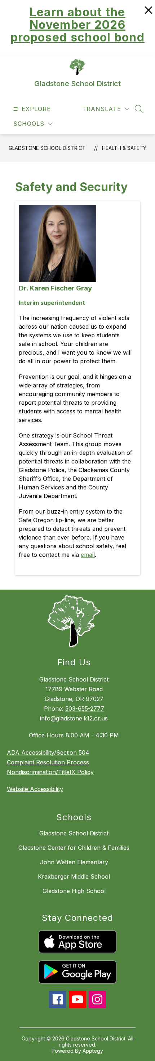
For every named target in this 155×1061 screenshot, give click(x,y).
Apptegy (93, 1051)
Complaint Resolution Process (48, 762)
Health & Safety (124, 148)
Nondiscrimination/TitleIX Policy (50, 772)
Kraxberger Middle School (74, 876)
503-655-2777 (84, 708)
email (88, 554)
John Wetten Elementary (74, 862)
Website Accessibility (35, 789)
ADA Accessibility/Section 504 (48, 752)
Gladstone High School (74, 890)
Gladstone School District (47, 148)
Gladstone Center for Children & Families (73, 847)
